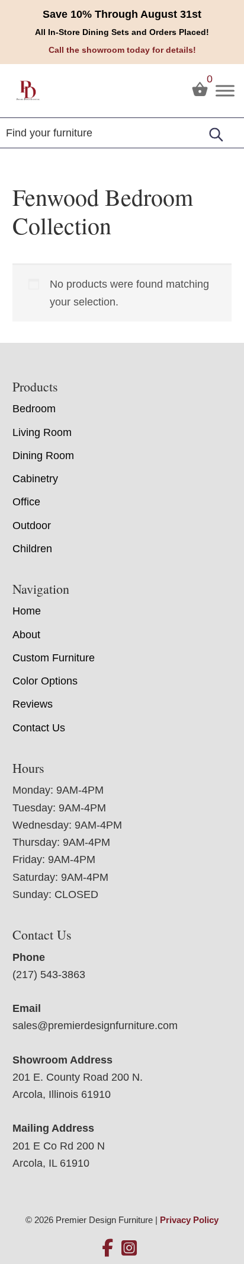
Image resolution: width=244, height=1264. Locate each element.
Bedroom (34, 409)
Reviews (32, 704)
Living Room (42, 432)
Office (26, 502)
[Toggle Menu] (225, 90)
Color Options (45, 681)
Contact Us (38, 728)
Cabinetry (35, 479)
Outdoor (31, 525)
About (26, 635)
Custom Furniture (53, 658)
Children (32, 549)
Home (26, 611)
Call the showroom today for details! (122, 50)
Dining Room (43, 455)
